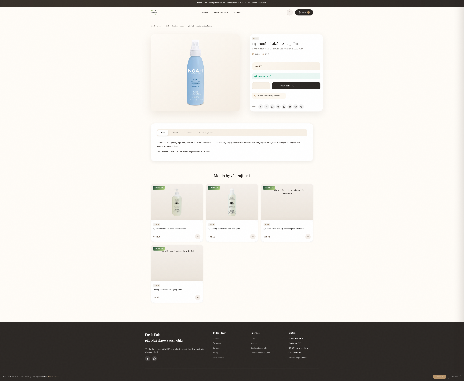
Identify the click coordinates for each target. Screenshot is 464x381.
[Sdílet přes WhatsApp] (284, 106)
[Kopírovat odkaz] (301, 106)
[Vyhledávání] (289, 12)
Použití (175, 133)
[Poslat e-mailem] (295, 106)
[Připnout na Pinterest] (289, 106)
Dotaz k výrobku (206, 133)
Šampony (217, 343)
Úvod (153, 26)
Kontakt (237, 12)
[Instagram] (154, 358)
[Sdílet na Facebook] (260, 106)
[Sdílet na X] (266, 106)
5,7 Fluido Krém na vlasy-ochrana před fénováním (284, 228)
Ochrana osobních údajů (260, 353)
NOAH (167, 26)
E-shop (205, 12)
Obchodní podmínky (259, 348)
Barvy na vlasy (218, 357)
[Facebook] (147, 358)
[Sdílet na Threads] (278, 106)
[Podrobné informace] (177, 202)
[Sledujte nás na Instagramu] (272, 106)
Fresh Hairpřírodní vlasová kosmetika (164, 337)
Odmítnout (454, 377)
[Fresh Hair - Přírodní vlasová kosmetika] (154, 12)
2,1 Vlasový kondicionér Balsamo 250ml (224, 228)
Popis (163, 133)
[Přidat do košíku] (197, 236)
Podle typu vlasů (221, 12)
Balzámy (216, 348)
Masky (215, 353)
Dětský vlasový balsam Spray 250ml (167, 289)
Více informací (53, 377)
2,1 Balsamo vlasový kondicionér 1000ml (169, 228)
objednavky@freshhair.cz (298, 357)
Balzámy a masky (178, 26)
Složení (189, 133)
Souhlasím (439, 377)
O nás (253, 338)
